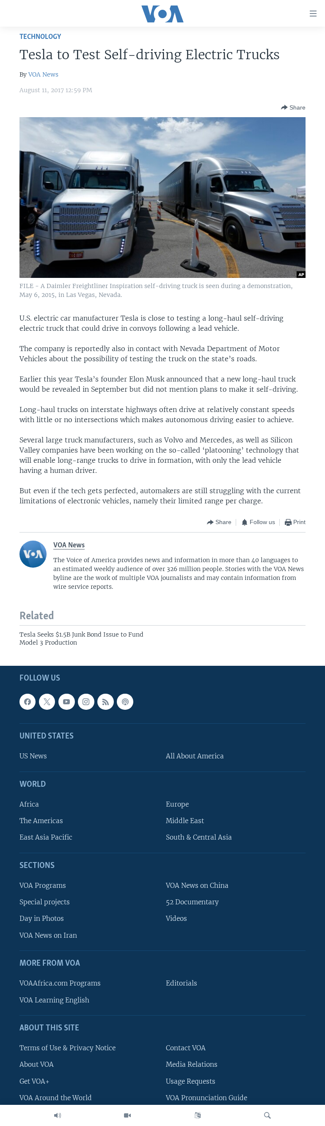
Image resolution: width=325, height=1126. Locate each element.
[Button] (293, 107)
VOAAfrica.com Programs (60, 983)
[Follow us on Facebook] (27, 701)
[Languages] (197, 1115)
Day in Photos (41, 919)
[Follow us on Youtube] (66, 701)
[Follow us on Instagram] (86, 701)
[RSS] (105, 701)
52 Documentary (192, 902)
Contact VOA (186, 1048)
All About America (195, 756)
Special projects (44, 902)
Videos (176, 919)
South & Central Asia (199, 837)
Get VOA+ (34, 1081)
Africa (29, 804)
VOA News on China (197, 886)
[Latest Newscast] (57, 1115)
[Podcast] (125, 701)
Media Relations (192, 1064)
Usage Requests (190, 1081)
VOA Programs (42, 886)
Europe (177, 804)
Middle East (185, 821)
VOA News (43, 74)
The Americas (41, 821)
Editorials (181, 983)
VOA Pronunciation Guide (206, 1097)
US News (33, 756)
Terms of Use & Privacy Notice (67, 1048)
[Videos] (127, 1115)
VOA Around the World (55, 1097)
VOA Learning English (54, 1000)
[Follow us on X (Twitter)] (47, 701)
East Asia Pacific (45, 837)
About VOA (36, 1064)
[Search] (267, 1115)
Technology (40, 37)
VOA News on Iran (48, 935)
